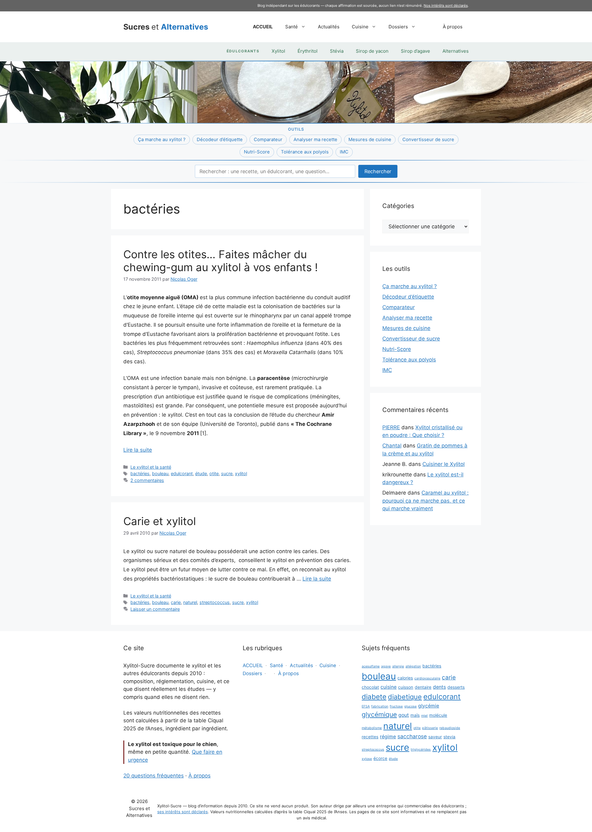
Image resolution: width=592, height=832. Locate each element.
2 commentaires (147, 480)
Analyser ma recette (315, 139)
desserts (456, 687)
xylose (367, 759)
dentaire (423, 687)
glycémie (428, 706)
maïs (415, 715)
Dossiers (398, 27)
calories (405, 677)
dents (439, 687)
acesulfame (371, 666)
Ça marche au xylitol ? (162, 139)
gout (403, 715)
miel (424, 716)
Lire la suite (137, 450)
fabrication (379, 706)
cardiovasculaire (427, 678)
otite (214, 473)
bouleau (160, 473)
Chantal (391, 446)
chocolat (370, 687)
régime (388, 737)
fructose (396, 706)
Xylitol (278, 51)
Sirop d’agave (415, 51)
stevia (449, 736)
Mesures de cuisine (369, 139)
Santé (291, 27)
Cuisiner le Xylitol (443, 464)
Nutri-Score (257, 152)
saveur (435, 736)
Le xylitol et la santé (150, 467)
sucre (226, 473)
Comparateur (268, 139)
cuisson (405, 687)
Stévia (336, 51)
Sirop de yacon (372, 51)
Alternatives (455, 51)
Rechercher (377, 171)
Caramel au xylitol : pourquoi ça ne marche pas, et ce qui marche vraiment (425, 501)
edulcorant (182, 473)
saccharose (412, 736)
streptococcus (214, 602)
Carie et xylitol (159, 521)
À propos (452, 27)
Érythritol (308, 51)
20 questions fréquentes (153, 776)
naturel (190, 602)
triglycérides (421, 750)
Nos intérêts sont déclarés (446, 5)
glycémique (379, 714)
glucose (410, 706)
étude (201, 473)
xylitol (241, 473)
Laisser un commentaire (155, 609)
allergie (398, 666)
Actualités (328, 27)
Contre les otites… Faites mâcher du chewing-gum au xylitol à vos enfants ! (220, 261)
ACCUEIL (263, 27)
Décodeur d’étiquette (220, 139)
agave (386, 666)
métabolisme (372, 728)
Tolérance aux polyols (305, 152)
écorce (380, 758)
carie (176, 602)
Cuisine (360, 27)
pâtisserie (430, 728)
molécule (438, 715)
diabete (374, 696)
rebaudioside (449, 728)
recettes (370, 736)
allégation (413, 666)
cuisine (388, 687)
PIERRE (391, 427)
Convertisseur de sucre (428, 139)
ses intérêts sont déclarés (182, 811)
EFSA (366, 706)
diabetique (405, 697)
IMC (344, 152)
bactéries (140, 473)
